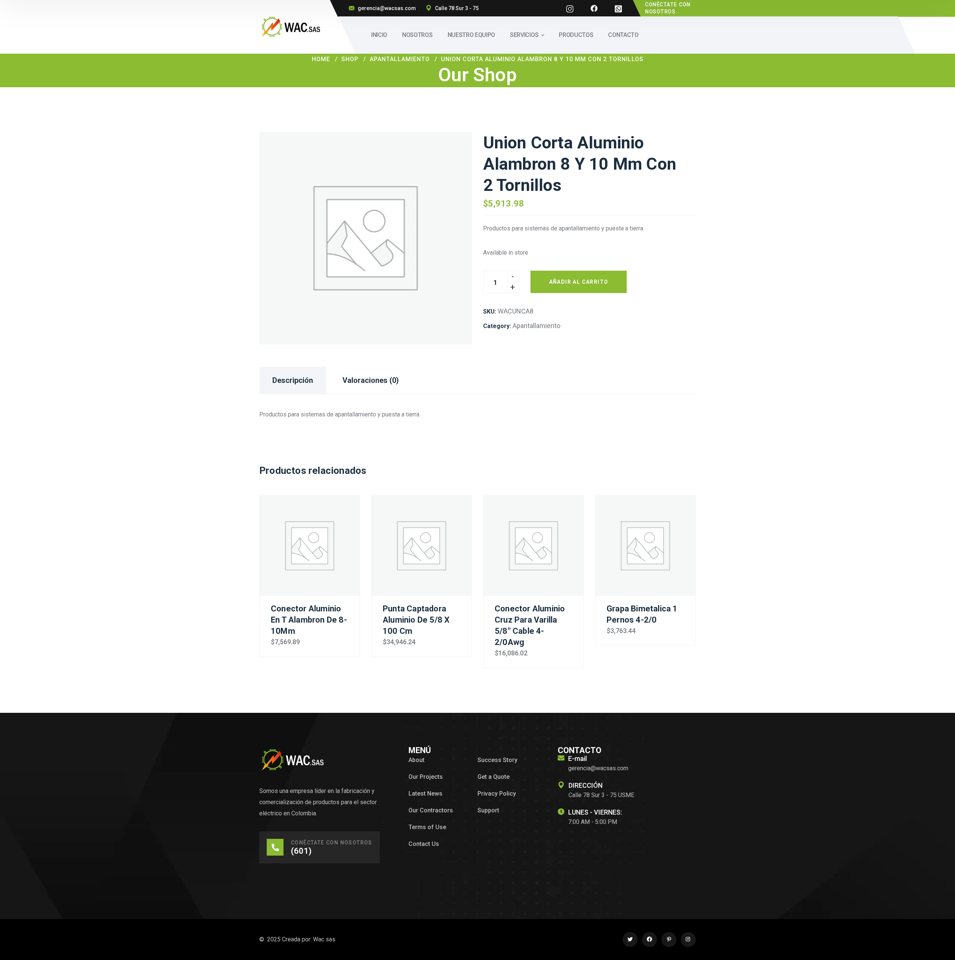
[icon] (569, 8)
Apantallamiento (400, 59)
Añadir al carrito (578, 282)
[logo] (291, 26)
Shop (349, 59)
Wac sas (324, 939)
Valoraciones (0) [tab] (370, 380)
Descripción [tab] (292, 380)
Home (321, 59)
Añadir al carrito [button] (309, 545)
